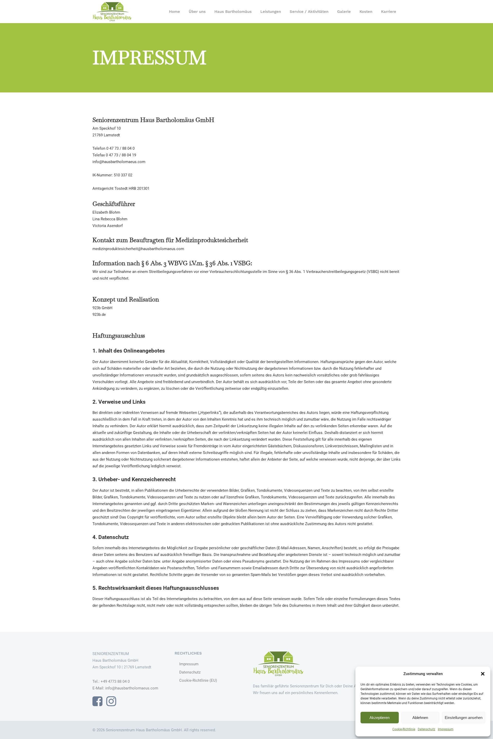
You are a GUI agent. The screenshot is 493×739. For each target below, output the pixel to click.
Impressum (445, 729)
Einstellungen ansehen (463, 717)
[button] (482, 673)
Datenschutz (426, 729)
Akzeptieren (379, 717)
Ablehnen (420, 717)
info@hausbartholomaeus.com (131, 688)
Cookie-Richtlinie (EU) (198, 681)
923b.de (99, 314)
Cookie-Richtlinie (403, 729)
